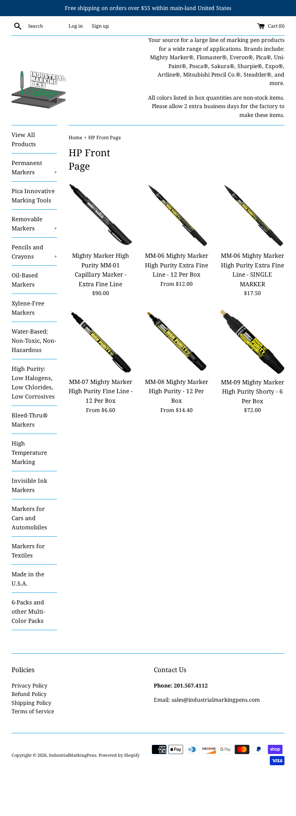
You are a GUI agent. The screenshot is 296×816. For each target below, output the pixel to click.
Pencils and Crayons (34, 251)
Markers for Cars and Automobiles (29, 518)
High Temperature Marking (29, 452)
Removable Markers (34, 223)
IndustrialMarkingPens (72, 755)
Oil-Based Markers (25, 279)
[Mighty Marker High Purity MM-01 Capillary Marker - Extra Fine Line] (101, 215)
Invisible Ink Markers (29, 485)
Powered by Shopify (119, 755)
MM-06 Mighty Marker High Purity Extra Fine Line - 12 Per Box (176, 265)
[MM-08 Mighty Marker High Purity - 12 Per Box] (176, 341)
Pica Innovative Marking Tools (33, 195)
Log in (76, 26)
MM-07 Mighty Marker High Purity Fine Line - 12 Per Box (101, 391)
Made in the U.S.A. (28, 578)
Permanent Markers (34, 167)
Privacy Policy (29, 685)
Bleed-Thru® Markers (30, 419)
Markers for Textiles (28, 550)
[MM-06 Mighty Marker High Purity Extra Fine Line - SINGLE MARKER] (252, 215)
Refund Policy (29, 694)
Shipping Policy (31, 702)
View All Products (24, 139)
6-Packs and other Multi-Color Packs (28, 611)
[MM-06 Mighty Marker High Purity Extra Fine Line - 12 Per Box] (176, 215)
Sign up (100, 26)
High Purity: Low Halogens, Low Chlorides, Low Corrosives (33, 382)
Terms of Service (33, 711)
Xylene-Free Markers (28, 307)
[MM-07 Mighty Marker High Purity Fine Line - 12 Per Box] (101, 341)
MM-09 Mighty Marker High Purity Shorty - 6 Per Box (252, 391)
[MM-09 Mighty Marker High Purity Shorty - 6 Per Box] (252, 341)
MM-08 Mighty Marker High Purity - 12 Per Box (176, 391)
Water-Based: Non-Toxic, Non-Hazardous (34, 340)
